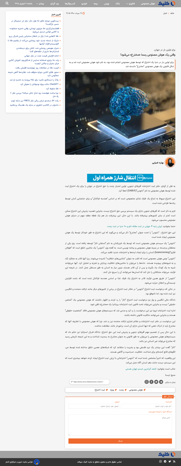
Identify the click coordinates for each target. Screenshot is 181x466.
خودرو (84, 3)
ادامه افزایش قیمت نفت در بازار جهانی (41, 56)
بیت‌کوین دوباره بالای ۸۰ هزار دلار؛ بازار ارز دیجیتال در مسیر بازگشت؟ (35, 22)
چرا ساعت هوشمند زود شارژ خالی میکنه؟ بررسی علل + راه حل (34, 95)
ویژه (112, 390)
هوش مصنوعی (148, 3)
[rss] (174, 462)
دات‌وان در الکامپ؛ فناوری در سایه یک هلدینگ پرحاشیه (34, 105)
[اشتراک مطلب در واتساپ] (147, 382)
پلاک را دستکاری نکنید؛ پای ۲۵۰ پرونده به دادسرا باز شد (34, 80)
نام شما (169, 401)
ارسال (120, 441)
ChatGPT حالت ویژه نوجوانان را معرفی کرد (39, 84)
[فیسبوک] (151, 382)
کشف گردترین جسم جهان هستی (141, 369)
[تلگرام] (161, 382)
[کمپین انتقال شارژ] (120, 178)
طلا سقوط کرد (52, 88)
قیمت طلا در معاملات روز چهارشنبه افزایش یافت (37, 68)
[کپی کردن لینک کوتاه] (88, 382)
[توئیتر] (156, 382)
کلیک (85, 462)
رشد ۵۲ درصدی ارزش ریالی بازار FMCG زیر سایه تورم (35, 100)
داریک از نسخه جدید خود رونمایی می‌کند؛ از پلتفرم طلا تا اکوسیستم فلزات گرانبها (33, 42)
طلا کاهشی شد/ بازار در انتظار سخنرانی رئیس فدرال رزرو (34, 36)
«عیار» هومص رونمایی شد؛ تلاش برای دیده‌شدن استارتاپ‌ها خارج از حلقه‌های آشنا (37, 50)
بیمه (96, 3)
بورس (106, 3)
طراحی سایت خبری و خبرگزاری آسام (19, 462)
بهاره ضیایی (158, 162)
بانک (118, 3)
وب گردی (54, 3)
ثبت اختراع (100, 390)
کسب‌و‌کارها (70, 3)
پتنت (121, 390)
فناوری (131, 3)
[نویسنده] (170, 163)
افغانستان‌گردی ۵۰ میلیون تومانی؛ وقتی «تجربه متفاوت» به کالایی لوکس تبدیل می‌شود (34, 30)
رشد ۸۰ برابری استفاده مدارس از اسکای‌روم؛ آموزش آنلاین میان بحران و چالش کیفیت (34, 62)
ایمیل (117, 401)
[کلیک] (166, 3)
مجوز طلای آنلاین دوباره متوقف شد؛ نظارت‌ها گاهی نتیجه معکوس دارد (33, 74)
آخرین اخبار (56, 14)
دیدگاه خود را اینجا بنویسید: (160, 411)
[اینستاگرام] (160, 462)
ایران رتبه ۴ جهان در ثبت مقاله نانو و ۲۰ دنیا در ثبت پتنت (134, 226)
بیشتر (41, 3)
